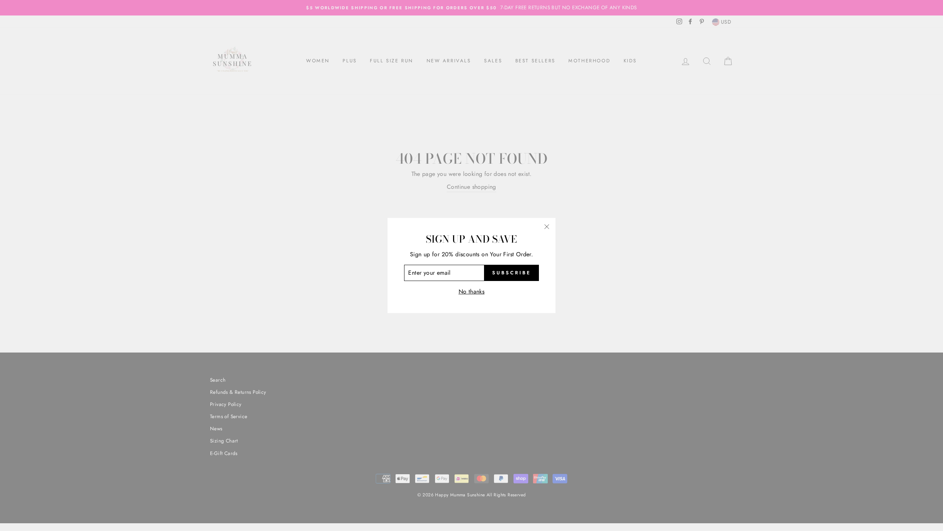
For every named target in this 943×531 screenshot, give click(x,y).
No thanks (472, 291)
